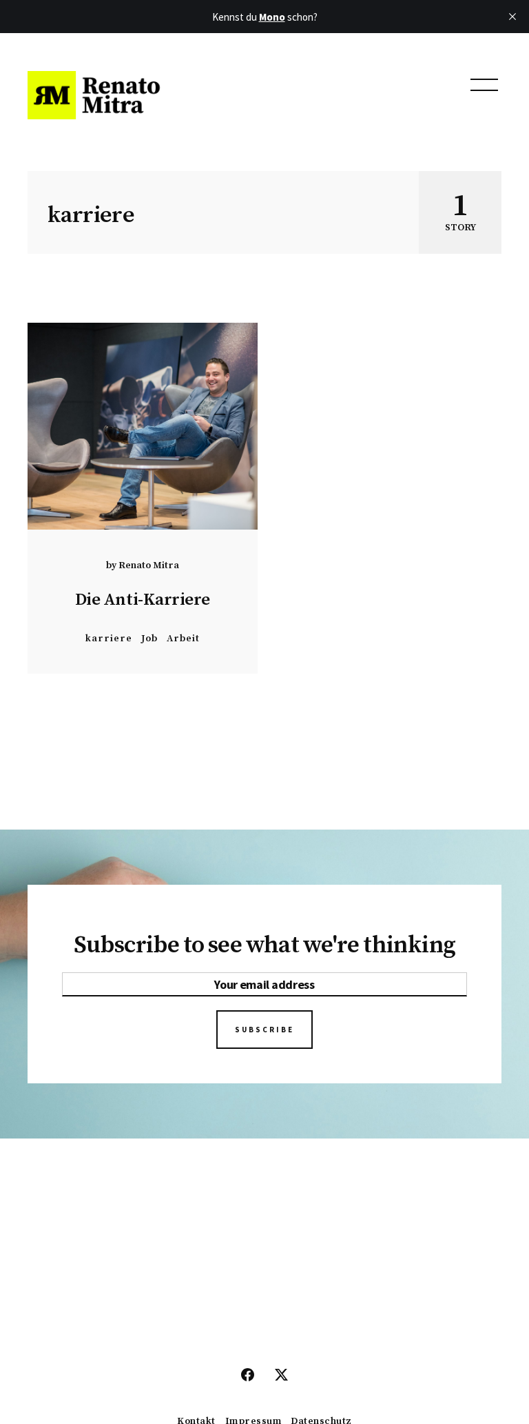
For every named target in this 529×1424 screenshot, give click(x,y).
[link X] (281, 1376)
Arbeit (183, 638)
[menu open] (484, 85)
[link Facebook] (247, 1376)
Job (149, 638)
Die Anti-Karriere (142, 599)
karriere (108, 638)
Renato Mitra (148, 565)
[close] (512, 17)
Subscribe (264, 1029)
